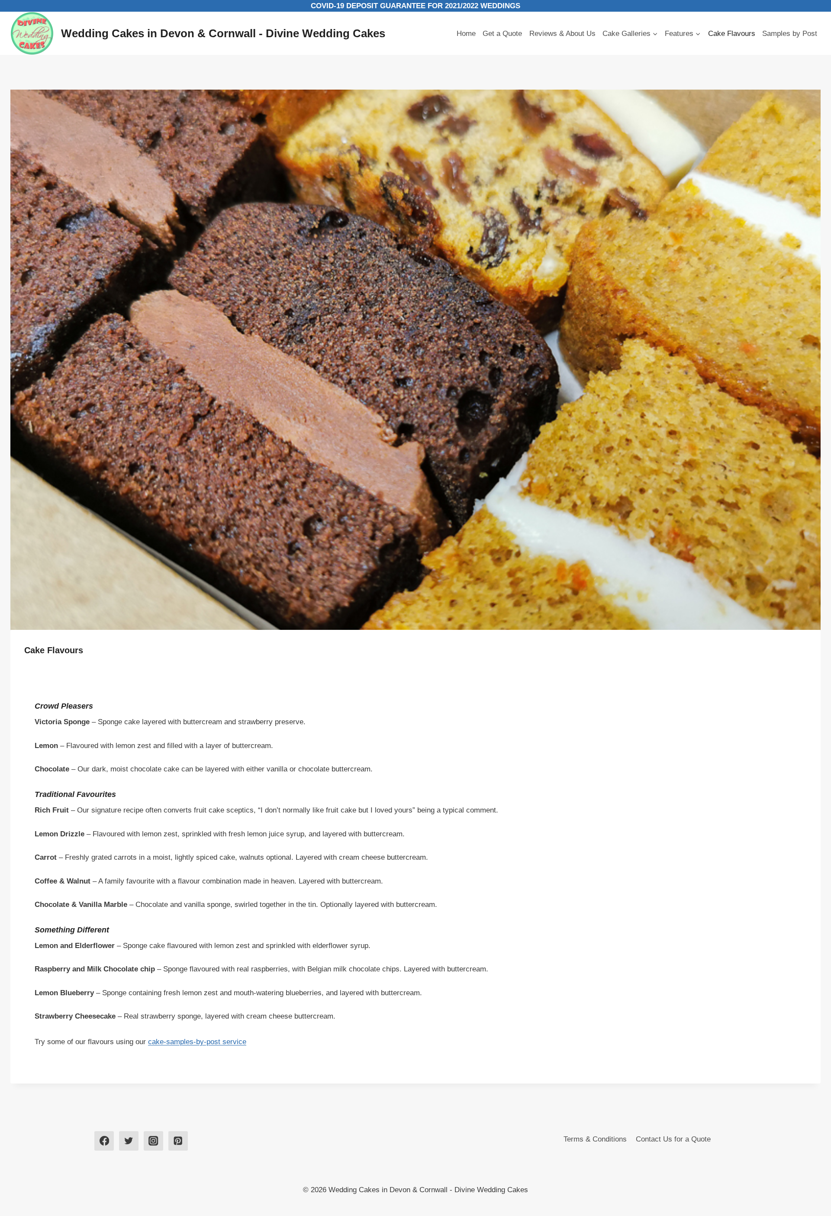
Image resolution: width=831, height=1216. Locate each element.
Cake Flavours (731, 33)
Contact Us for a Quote (673, 1139)
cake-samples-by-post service (197, 1042)
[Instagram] (153, 1141)
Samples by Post (789, 33)
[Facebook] (104, 1141)
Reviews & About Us (562, 33)
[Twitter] (128, 1141)
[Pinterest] (178, 1141)
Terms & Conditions (595, 1139)
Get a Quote (502, 33)
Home (466, 33)
